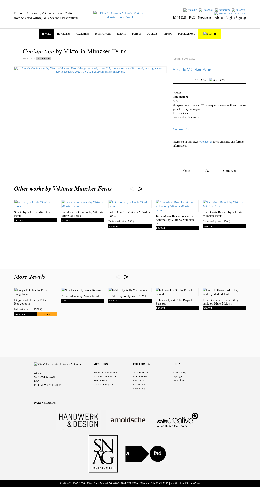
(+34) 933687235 (158, 483)
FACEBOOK (139, 384)
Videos (168, 33)
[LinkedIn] (190, 9)
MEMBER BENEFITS (104, 376)
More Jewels (30, 276)
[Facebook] (206, 9)
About (219, 17)
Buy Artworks (181, 129)
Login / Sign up (236, 17)
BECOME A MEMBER (105, 372)
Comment (229, 170)
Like (206, 170)
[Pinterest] (239, 9)
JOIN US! (179, 17)
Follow (201, 79)
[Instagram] (223, 9)
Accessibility (179, 380)
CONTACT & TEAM (44, 376)
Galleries (82, 33)
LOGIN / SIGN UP (103, 384)
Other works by (63, 188)
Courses (152, 33)
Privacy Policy (180, 372)
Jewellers (63, 33)
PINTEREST (139, 380)
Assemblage (43, 58)
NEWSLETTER (141, 372)
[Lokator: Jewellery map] (230, 13)
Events (121, 33)
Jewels (46, 33)
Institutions (103, 33)
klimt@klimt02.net (189, 483)
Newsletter (205, 17)
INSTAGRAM (140, 376)
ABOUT (38, 372)
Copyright (177, 376)
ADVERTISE (100, 380)
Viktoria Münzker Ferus (192, 69)
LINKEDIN (139, 388)
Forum (136, 33)
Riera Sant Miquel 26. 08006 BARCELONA (112, 483)
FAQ (192, 17)
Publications (186, 33)
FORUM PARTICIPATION (48, 384)
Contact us (206, 141)
